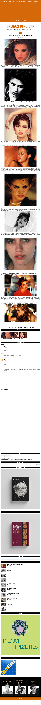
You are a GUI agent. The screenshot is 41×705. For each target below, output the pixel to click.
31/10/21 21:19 (6, 360)
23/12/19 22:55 (6, 347)
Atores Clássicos (30, 1)
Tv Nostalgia (18, 1)
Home (1, 1)
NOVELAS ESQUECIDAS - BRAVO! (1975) (12, 583)
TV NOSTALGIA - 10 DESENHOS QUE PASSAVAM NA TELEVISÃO (15, 564)
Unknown (5, 359)
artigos (9, 1)
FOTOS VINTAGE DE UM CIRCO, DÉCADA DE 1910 (13, 578)
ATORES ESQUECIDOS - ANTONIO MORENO (12, 598)
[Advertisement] (20, 11)
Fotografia (13, 1)
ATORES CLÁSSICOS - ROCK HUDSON (11, 607)
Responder (5, 350)
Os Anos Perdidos (20, 26)
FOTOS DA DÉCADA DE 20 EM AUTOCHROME (12, 603)
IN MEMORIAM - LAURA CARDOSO (11, 569)
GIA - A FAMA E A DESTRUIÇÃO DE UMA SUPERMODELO (6, 339)
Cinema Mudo (5, 1)
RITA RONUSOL (6, 352)
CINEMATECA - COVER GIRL (18, 338)
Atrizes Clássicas (24, 1)
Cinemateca (36, 1)
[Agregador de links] (8, 674)
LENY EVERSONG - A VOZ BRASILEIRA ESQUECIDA (13, 593)
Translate (17, 456)
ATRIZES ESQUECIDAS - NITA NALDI (11, 588)
